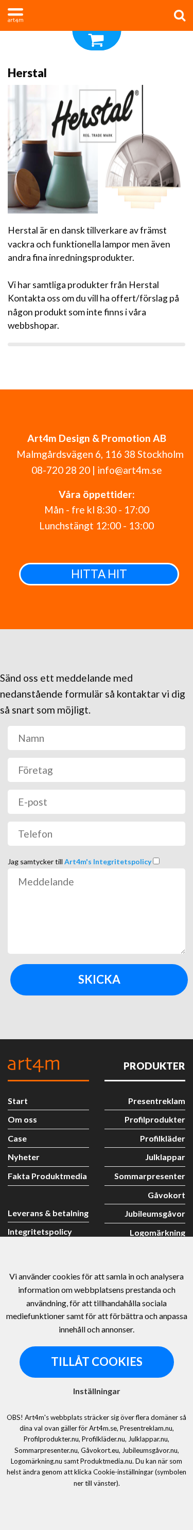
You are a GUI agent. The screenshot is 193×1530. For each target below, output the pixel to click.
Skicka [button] (99, 979)
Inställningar (96, 1391)
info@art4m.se (129, 470)
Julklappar (165, 1157)
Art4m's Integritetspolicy (108, 861)
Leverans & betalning (48, 1213)
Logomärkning (157, 1232)
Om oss (22, 1119)
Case (17, 1138)
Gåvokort (166, 1195)
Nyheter (24, 1157)
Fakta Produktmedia (47, 1176)
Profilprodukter (155, 1119)
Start (18, 1101)
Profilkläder (162, 1138)
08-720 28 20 (60, 470)
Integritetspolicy (40, 1231)
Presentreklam (156, 1101)
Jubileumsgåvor (155, 1213)
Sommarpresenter (149, 1176)
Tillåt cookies (97, 1361)
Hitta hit (99, 574)
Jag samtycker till (80, 861)
